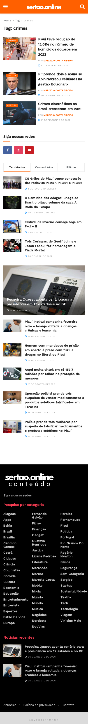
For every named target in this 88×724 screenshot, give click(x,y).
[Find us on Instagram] (18, 150)
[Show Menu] (5, 7)
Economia (11, 587)
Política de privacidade (39, 705)
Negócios (39, 615)
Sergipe (66, 579)
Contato (68, 705)
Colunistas (11, 570)
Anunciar (9, 705)
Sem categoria (72, 574)
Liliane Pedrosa (44, 556)
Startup (66, 585)
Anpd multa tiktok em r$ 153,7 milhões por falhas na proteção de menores (52, 374)
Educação (11, 593)
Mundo (37, 597)
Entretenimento (15, 599)
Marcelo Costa (43, 579)
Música (37, 609)
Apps (7, 519)
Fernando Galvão (39, 515)
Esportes (10, 611)
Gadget (38, 535)
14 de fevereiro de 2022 (55, 120)
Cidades (12, 40)
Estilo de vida (14, 617)
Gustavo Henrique (39, 542)
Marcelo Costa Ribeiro (58, 60)
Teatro (65, 597)
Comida (9, 576)
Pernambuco (70, 519)
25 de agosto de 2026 (41, 384)
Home (7, 20)
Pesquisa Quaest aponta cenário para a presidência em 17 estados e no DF (39, 301)
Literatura (40, 562)
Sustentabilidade (73, 591)
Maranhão (40, 568)
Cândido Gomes (9, 544)
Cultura (9, 582)
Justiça (11, 75)
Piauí (64, 525)
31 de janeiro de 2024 (54, 65)
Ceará (7, 552)
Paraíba (66, 514)
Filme (36, 523)
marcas (37, 574)
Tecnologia (69, 609)
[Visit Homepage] (44, 7)
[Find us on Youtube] (29, 150)
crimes (28, 20)
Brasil (7, 531)
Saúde (65, 562)
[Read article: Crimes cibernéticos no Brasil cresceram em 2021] (19, 113)
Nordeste (39, 620)
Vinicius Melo (70, 620)
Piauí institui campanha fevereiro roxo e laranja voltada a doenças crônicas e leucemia (51, 326)
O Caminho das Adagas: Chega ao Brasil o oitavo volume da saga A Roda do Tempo (51, 202)
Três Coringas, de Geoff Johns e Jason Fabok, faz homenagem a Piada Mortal (50, 246)
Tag (17, 20)
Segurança (68, 568)
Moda (36, 591)
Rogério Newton (66, 554)
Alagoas (9, 514)
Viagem (66, 615)
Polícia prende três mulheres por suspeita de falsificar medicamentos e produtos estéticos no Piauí (53, 426)
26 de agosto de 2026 (23, 310)
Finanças (39, 529)
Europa (9, 623)
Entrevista (11, 605)
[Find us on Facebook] (7, 150)
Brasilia (9, 537)
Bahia (7, 525)
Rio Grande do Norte (71, 544)
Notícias (38, 626)
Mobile (37, 585)
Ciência (9, 564)
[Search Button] (82, 7)
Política (66, 531)
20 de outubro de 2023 (55, 95)
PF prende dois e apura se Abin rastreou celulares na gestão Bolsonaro (60, 79)
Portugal (67, 537)
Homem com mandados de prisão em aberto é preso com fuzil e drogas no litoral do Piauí (52, 350)
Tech (64, 603)
